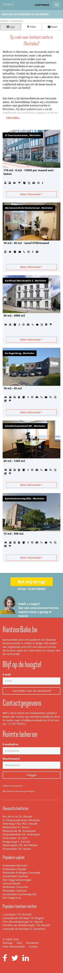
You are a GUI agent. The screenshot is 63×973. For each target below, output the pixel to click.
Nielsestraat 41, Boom (16, 827)
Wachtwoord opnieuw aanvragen (19, 791)
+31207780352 (41, 4)
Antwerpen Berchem (15, 865)
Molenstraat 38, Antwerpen (19, 831)
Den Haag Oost (12, 897)
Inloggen (31, 775)
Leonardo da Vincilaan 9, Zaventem (24, 928)
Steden (4, 21)
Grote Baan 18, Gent (15, 838)
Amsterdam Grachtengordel (19, 894)
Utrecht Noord (11, 883)
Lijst (12, 26)
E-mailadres (10, 744)
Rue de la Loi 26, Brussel (17, 816)
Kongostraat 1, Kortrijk (16, 841)
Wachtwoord (11, 758)
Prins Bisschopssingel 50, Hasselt (23, 921)
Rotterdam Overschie (15, 887)
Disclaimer (32, 943)
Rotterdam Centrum (15, 890)
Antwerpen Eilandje (14, 869)
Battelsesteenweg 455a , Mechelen (24, 498)
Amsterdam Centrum (15, 876)
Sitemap (7, 943)
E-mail (7, 674)
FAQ (19, 943)
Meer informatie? (31, 194)
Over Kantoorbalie (14, 946)
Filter (32, 26)
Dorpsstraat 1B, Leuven (17, 848)
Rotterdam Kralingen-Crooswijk (21, 872)
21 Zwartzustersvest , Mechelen (23, 135)
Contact (33, 946)
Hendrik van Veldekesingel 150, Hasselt (26, 925)
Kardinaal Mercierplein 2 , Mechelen (25, 280)
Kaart (53, 26)
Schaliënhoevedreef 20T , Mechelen (25, 425)
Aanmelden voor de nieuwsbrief (31, 690)
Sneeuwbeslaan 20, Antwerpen (21, 834)
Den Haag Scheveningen (17, 879)
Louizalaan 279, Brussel (17, 914)
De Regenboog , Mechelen (19, 353)
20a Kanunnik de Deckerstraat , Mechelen (29, 207)
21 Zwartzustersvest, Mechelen (21, 820)
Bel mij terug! (32, 581)
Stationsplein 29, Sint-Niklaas (20, 845)
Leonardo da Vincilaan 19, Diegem (23, 918)
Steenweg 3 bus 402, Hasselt (20, 823)
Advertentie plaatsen (13, 785)
